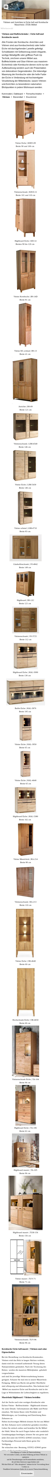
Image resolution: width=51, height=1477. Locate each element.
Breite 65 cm (24, 747)
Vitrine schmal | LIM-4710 (25, 528)
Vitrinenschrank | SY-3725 (25, 636)
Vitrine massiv (21, 1279)
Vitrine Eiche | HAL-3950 (25, 744)
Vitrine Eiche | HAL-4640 (25, 780)
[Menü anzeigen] (6, 7)
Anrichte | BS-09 (25, 406)
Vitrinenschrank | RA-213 (25, 902)
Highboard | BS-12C (25, 600)
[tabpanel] (25, 65)
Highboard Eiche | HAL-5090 (25, 672)
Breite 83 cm (25, 531)
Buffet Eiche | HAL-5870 (25, 708)
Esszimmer (31, 97)
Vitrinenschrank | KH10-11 (25, 192)
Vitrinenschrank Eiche (21, 1079)
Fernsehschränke (34, 94)
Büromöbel (18, 97)
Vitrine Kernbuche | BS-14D (26, 296)
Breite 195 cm (25, 711)
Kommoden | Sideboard (12, 94)
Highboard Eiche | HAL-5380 (25, 816)
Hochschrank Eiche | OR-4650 (25, 1020)
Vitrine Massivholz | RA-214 (25, 859)
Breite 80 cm (25, 862)
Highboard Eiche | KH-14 (25, 241)
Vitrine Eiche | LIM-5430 (25, 485)
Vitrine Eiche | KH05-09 (25, 143)
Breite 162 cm (25, 820)
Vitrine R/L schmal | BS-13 (25, 351)
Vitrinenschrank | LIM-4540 (25, 444)
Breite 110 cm (25, 905)
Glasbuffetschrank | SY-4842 (25, 564)
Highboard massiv (21, 1170)
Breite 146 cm (25, 447)
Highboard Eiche (21, 1128)
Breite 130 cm (25, 675)
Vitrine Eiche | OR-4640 (25, 961)
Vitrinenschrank (22, 1340)
